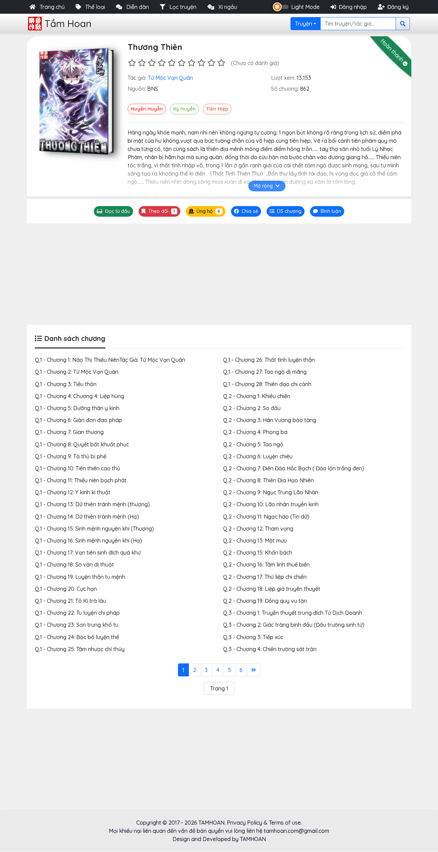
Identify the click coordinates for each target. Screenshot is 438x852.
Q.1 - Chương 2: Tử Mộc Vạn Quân (76, 371)
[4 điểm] (161, 63)
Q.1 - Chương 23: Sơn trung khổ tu (76, 624)
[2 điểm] (142, 63)
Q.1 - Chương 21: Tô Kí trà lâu (70, 600)
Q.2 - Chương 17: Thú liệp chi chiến (265, 576)
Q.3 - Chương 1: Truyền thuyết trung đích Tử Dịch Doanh (292, 612)
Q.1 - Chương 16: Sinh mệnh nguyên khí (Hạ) (88, 540)
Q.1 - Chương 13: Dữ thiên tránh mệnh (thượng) (92, 504)
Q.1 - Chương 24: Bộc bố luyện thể (77, 637)
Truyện (303, 23)
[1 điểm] (132, 63)
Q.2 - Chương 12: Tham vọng (258, 528)
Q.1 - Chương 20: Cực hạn (66, 588)
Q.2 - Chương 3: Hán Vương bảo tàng (269, 420)
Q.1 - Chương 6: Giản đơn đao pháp (78, 420)
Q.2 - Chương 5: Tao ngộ (253, 444)
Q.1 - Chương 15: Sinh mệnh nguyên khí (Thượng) (94, 528)
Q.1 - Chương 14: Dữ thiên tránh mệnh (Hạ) (87, 516)
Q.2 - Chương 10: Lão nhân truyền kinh (271, 504)
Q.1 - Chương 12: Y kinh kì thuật (73, 492)
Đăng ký (398, 6)
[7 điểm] (191, 63)
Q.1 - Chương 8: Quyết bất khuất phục (82, 444)
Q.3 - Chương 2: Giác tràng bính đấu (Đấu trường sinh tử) (293, 624)
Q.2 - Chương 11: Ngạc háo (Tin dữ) (266, 516)
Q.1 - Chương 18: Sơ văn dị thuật (74, 564)
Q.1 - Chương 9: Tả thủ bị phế (70, 456)
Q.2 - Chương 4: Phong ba (255, 432)
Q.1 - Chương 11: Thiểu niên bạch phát (81, 480)
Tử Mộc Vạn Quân (170, 77)
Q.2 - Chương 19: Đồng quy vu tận (265, 600)
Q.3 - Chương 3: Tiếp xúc (253, 637)
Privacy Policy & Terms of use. (264, 822)
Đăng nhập (353, 6)
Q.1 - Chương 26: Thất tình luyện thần (269, 359)
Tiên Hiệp (217, 109)
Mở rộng (263, 186)
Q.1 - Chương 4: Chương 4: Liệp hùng (79, 396)
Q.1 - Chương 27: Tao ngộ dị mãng (265, 371)
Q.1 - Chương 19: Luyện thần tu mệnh (80, 576)
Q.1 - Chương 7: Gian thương (69, 432)
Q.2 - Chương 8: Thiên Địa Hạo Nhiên (268, 480)
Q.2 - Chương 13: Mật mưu (255, 540)
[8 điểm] (201, 63)
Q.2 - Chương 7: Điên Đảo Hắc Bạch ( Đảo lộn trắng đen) (293, 468)
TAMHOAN (211, 822)
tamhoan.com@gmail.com (296, 830)
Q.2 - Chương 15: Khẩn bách (257, 552)
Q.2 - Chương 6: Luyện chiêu (258, 456)
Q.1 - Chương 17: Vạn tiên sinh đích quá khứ (88, 552)
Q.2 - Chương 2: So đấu (252, 408)
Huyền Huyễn (147, 109)
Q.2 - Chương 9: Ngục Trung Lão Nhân (270, 492)
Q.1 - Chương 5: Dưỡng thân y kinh (77, 408)
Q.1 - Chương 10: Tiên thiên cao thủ (77, 468)
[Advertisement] (219, 274)
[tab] (286, 211)
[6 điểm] (181, 63)
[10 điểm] (221, 63)
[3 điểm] (151, 63)
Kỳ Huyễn (184, 109)
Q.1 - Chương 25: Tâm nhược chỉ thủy (80, 649)
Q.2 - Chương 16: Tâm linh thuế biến (266, 564)
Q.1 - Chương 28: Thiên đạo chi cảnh (267, 384)
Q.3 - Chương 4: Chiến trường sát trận (270, 649)
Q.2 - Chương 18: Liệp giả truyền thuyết (271, 588)
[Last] (253, 669)
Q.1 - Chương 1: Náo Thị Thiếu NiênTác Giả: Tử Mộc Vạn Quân (110, 359)
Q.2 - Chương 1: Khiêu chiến (256, 396)
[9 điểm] (211, 63)
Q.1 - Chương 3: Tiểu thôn (65, 384)
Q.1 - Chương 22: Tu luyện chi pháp (77, 612)
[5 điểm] (171, 63)
